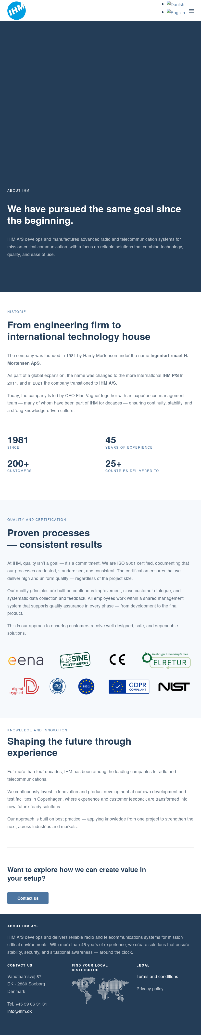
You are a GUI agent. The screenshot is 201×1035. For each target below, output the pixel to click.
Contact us (27, 898)
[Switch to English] (176, 12)
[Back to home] (16, 11)
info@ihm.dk (19, 1011)
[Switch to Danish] (175, 4)
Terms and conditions (157, 976)
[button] (191, 11)
